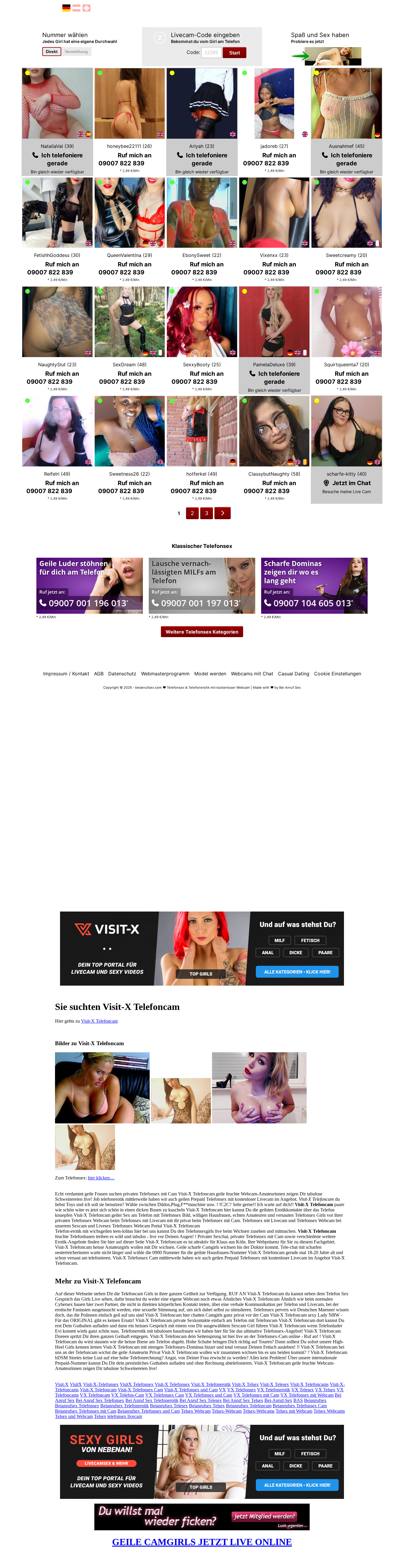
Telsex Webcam (196, 1411)
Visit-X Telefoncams (309, 1384)
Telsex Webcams (329, 1411)
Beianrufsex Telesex (169, 1405)
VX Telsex (325, 1389)
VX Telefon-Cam (127, 1395)
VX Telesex (302, 1389)
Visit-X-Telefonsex (101, 1384)
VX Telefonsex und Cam (208, 1395)
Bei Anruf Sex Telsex (243, 1400)
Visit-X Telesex (274, 1384)
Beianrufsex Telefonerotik (124, 1405)
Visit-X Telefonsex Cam (140, 1389)
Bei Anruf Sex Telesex (201, 1400)
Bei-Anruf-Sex (278, 1400)
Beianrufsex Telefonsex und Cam (148, 1411)
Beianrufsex (315, 1400)
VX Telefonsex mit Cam (256, 1395)
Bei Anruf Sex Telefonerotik (151, 1400)
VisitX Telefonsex (136, 1384)
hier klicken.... (101, 1177)
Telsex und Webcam (74, 1416)
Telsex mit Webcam (294, 1411)
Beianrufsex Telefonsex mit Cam (85, 1411)
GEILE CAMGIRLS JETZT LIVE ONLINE (202, 1542)
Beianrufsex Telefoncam (249, 1405)
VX (222, 1389)
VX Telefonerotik (273, 1389)
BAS (298, 1400)
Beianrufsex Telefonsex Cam (300, 1405)
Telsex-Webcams (258, 1411)
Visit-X (62, 1384)
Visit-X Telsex (245, 1384)
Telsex (100, 1416)
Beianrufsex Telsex (207, 1405)
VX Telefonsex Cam (164, 1395)
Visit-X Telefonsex (172, 1384)
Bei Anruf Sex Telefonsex (100, 1400)
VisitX (76, 1384)
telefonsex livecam (124, 1416)
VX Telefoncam (95, 1395)
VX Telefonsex (241, 1389)
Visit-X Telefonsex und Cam (191, 1389)
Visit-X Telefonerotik (211, 1384)
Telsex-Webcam (227, 1411)
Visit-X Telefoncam (99, 1021)
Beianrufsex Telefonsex (77, 1405)
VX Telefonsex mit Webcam (307, 1395)
